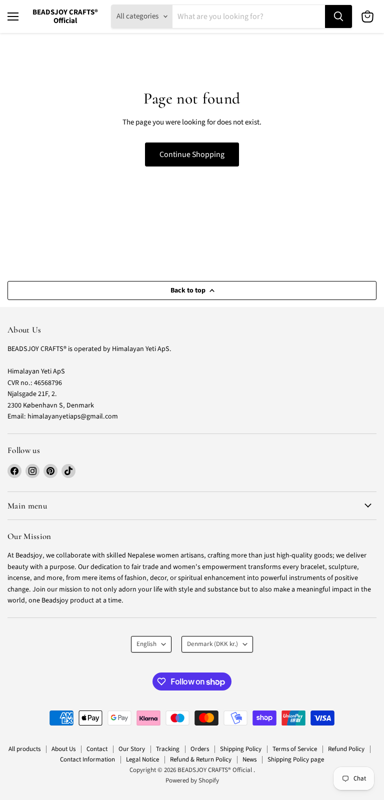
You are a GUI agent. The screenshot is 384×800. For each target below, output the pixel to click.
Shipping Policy (241, 749)
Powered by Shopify (192, 780)
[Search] (338, 16)
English (146, 644)
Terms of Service (294, 749)
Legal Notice (142, 759)
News (249, 759)
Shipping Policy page (296, 759)
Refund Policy (346, 749)
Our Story (131, 749)
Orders (199, 749)
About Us (64, 749)
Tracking (168, 749)
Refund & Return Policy (201, 759)
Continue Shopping (192, 154)
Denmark (212, 644)
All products (24, 749)
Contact (97, 749)
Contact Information (87, 759)
